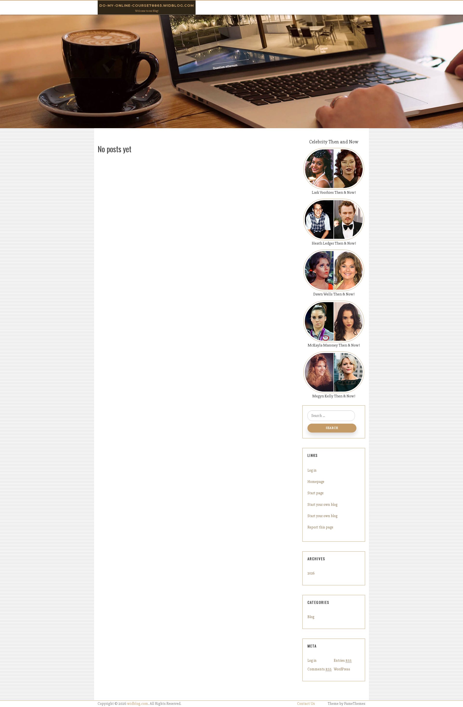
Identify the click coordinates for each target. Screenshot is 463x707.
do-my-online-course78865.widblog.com (146, 5)
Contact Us (306, 703)
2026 (311, 573)
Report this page (320, 527)
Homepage (315, 482)
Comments (319, 669)
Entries (343, 660)
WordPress (342, 669)
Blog (310, 617)
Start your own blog (322, 504)
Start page (315, 493)
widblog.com (137, 703)
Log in (312, 470)
